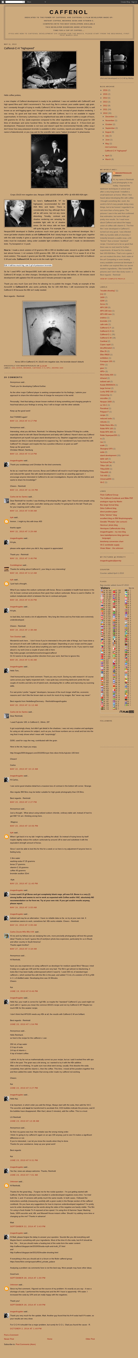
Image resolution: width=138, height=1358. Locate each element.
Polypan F (104, 412)
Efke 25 (103, 351)
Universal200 (105, 479)
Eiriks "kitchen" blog (108, 515)
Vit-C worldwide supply (109, 545)
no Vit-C (103, 405)
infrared (103, 378)
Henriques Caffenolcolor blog (112, 528)
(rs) (101, 294)
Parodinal (104, 408)
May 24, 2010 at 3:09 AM (23, 925)
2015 (105, 94)
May (107, 143)
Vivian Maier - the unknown (111, 548)
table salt (104, 459)
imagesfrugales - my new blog (113, 532)
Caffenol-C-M (106, 338)
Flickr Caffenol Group (109, 495)
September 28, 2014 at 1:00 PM (27, 1278)
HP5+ (48, 368)
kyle (11, 517)
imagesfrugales (16, 460)
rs (101, 439)
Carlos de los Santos (19, 497)
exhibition (104, 358)
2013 (105, 102)
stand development (108, 455)
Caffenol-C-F (105, 328)
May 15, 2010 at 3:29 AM (23, 531)
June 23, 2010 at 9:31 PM (24, 1160)
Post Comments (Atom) (26, 1344)
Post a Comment (11, 1335)
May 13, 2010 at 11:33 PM (24, 490)
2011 (105, 109)
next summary (111, 147)
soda (102, 452)
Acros (19, 368)
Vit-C (102, 482)
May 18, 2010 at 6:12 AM (23, 573)
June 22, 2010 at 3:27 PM (24, 1088)
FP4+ (102, 365)
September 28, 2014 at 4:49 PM (27, 1305)
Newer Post (9, 1339)
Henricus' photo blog (109, 525)
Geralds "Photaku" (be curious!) (113, 522)
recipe (102, 415)
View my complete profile (112, 279)
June (107, 140)
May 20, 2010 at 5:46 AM (23, 660)
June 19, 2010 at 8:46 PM (24, 991)
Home (49, 1339)
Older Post (90, 1339)
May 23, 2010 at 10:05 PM (24, 826)
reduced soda (106, 418)
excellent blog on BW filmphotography (116, 518)
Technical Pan (106, 462)
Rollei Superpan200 (108, 435)
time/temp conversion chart (111, 541)
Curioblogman (16, 565)
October (109, 124)
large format (105, 388)
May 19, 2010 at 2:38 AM (23, 630)
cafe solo (104, 324)
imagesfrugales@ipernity (110, 561)
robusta (103, 422)
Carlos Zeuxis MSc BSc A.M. (22, 932)
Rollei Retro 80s (107, 425)
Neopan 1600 (57, 368)
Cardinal (103, 341)
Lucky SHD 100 (106, 391)
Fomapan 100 (106, 361)
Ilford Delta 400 (106, 375)
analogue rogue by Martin (111, 501)
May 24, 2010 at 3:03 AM (23, 907)
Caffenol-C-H (38, 368)
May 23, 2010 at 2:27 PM (23, 802)
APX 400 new (106, 314)
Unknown (14, 1181)
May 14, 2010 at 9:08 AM (23, 511)
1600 (13, 368)
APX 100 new (106, 311)
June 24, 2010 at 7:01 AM (24, 1175)
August (108, 132)
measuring (104, 395)
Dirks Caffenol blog (108, 508)
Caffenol (69, 12)
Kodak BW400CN (107, 385)
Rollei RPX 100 (106, 428)
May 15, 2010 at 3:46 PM (23, 558)
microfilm (104, 398)
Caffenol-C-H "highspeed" (19, 48)
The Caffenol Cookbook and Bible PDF (116, 498)
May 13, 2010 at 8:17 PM (23, 421)
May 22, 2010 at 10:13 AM (24, 769)
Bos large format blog (109, 505)
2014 (105, 98)
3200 (102, 301)
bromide (27, 368)
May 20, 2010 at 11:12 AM (24, 705)
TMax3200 (104, 469)
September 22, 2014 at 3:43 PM (27, 1226)
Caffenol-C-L (105, 334)
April (107, 155)
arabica (103, 318)
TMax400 (104, 472)
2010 (105, 113)
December (110, 116)
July (107, 136)
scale (102, 445)
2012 (105, 105)
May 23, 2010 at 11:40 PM (24, 883)
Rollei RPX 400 (106, 432)
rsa (101, 442)
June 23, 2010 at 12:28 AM (24, 1121)
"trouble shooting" (107, 291)
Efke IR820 (105, 355)
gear (102, 368)
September (110, 128)
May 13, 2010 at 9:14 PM (23, 454)
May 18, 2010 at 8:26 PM (23, 600)
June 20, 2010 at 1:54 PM (24, 1024)
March (108, 159)
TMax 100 (104, 465)
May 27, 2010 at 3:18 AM (23, 949)
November (110, 120)
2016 (105, 90)
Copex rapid (105, 344)
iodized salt (105, 381)
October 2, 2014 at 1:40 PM (26, 1328)
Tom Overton (15, 637)
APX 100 (104, 307)
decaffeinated (106, 348)
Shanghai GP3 (106, 449)
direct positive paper (108, 512)
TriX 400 (103, 475)
